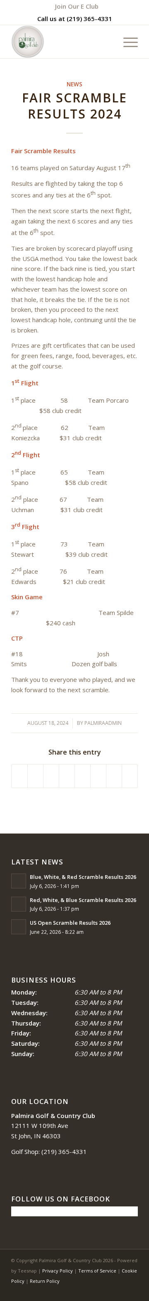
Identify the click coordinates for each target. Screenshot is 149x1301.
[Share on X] (35, 776)
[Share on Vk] (98, 776)
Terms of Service (97, 1271)
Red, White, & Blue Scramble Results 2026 (83, 900)
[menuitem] (77, 6)
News (74, 84)
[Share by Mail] (129, 776)
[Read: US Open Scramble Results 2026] (18, 926)
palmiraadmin (103, 722)
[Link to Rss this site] (119, 1290)
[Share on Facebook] (19, 776)
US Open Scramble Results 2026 (70, 922)
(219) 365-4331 (89, 18)
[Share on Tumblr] (82, 776)
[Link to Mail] (131, 1290)
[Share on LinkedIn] (66, 776)
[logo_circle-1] (62, 41)
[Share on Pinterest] (51, 776)
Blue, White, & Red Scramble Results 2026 (83, 877)
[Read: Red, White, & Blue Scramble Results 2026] (18, 904)
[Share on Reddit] (114, 776)
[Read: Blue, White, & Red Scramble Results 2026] (18, 881)
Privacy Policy (57, 1271)
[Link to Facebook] (107, 1290)
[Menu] (126, 41)
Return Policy (45, 1281)
